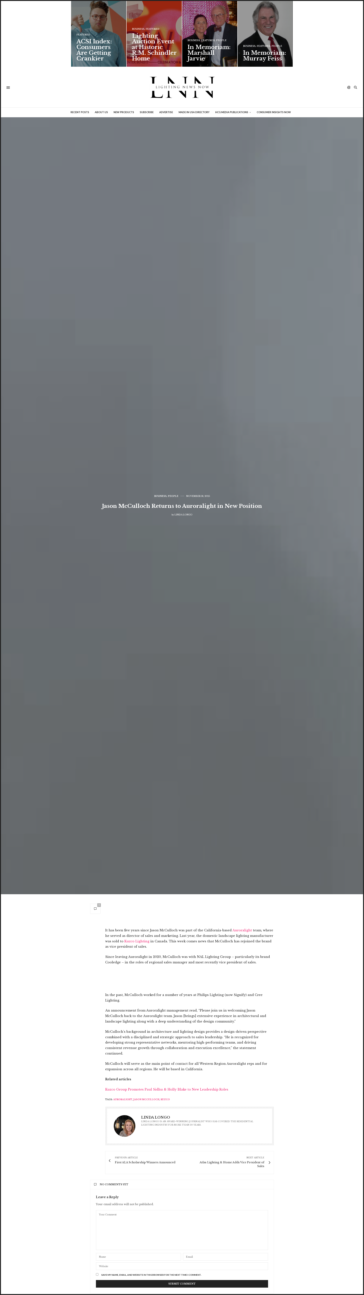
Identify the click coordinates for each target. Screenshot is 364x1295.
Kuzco (165, 1099)
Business (138, 29)
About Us (101, 112)
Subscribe (147, 112)
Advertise (166, 112)
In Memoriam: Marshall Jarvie (209, 53)
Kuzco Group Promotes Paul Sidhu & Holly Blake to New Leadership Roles (166, 1089)
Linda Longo (183, 514)
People (221, 40)
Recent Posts (80, 112)
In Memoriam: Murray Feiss (264, 55)
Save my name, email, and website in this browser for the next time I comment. (151, 1275)
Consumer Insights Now (274, 112)
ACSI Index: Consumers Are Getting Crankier (94, 50)
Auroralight (242, 930)
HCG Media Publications (231, 112)
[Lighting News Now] (182, 87)
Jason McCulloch (146, 1099)
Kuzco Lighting (136, 941)
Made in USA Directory (194, 112)
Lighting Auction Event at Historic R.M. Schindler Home (154, 47)
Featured (83, 35)
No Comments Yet (114, 1184)
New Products (124, 112)
